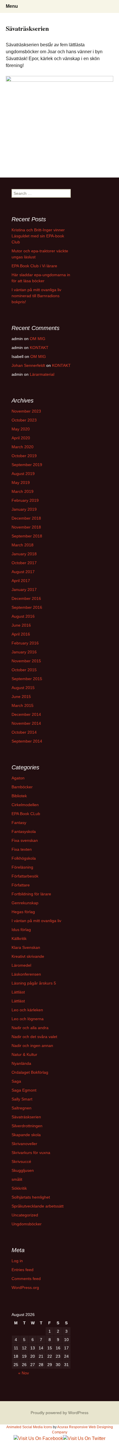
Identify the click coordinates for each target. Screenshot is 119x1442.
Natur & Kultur (24, 1054)
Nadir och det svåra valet (34, 1036)
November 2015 (26, 661)
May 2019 (21, 482)
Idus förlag (21, 929)
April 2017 (21, 580)
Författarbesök (25, 876)
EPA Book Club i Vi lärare (34, 266)
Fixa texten (22, 849)
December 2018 (26, 518)
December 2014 (26, 714)
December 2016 (26, 598)
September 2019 (27, 464)
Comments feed (26, 1278)
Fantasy (19, 822)
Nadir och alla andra (30, 1027)
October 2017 (24, 562)
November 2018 (26, 527)
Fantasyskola (24, 831)
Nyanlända (21, 1063)
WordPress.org (25, 1287)
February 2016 (25, 643)
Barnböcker (22, 787)
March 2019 (23, 491)
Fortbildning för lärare (31, 894)
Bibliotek (19, 796)
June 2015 (21, 696)
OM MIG (37, 338)
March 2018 (23, 545)
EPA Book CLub (26, 813)
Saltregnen (21, 1108)
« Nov (23, 1373)
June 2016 (21, 625)
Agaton (18, 778)
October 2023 (24, 420)
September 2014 (27, 741)
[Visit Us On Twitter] (84, 1438)
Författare (21, 885)
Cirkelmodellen (25, 804)
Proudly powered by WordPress (59, 1412)
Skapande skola (26, 1134)
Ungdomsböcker (27, 1224)
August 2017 (23, 571)
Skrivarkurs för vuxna (31, 1152)
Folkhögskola (24, 858)
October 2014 (24, 732)
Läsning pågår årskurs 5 (34, 983)
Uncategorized (25, 1215)
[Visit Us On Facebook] (38, 1438)
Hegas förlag (23, 911)
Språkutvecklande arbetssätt (38, 1206)
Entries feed (23, 1269)
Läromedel (21, 965)
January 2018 (24, 554)
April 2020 (21, 438)
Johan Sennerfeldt (28, 365)
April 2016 (21, 634)
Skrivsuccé (21, 1161)
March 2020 (23, 447)
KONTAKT (39, 347)
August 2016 (23, 616)
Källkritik (19, 938)
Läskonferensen (26, 974)
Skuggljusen (23, 1170)
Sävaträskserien (26, 1117)
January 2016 (24, 652)
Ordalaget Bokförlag (30, 1072)
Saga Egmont (24, 1090)
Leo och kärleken (27, 1010)
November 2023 (26, 411)
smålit (17, 1179)
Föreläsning (22, 867)
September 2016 (27, 607)
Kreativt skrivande (28, 956)
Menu (12, 6)
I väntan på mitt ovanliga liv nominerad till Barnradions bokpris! (36, 295)
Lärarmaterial (42, 374)
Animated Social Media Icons (29, 1427)
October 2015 (24, 669)
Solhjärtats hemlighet (31, 1197)
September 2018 (27, 536)
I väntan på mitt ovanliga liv (36, 920)
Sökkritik (19, 1188)
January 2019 (24, 509)
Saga (16, 1081)
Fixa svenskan (25, 840)
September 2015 (27, 678)
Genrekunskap (25, 903)
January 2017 (24, 589)
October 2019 (24, 455)
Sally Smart (22, 1099)
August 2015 (23, 687)
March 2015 (23, 705)
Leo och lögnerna (28, 1018)
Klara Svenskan (26, 947)
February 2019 (25, 500)
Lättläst (18, 992)
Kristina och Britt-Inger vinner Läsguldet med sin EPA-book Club (38, 236)
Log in (17, 1260)
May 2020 (21, 429)
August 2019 (23, 473)
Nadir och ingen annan (32, 1045)
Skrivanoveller (24, 1143)
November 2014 (26, 723)
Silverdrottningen (27, 1126)
